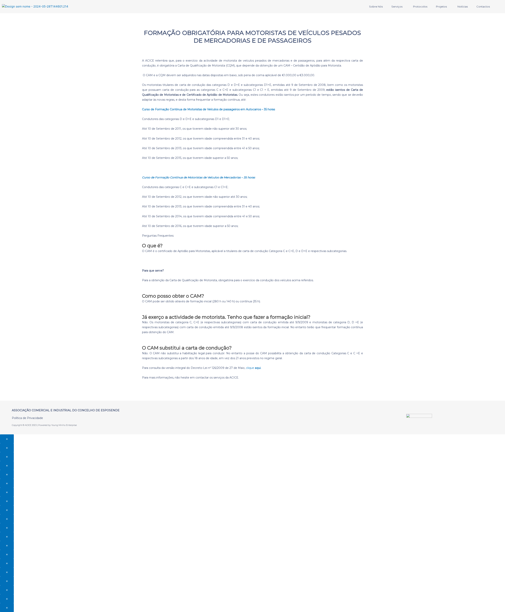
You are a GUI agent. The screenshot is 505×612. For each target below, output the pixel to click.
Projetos (441, 6)
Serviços (396, 6)
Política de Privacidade (27, 418)
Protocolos (420, 6)
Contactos (483, 6)
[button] (398, 6)
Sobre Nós (376, 6)
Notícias (462, 6)
